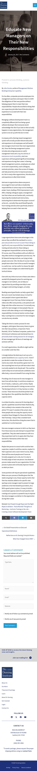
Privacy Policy (15, 767)
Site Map (8, 767)
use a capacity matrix (21, 358)
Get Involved (6, 701)
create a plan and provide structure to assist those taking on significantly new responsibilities (18, 242)
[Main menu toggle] (35, 5)
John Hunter (8, 88)
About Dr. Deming (7, 697)
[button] (22, 658)
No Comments (24, 55)
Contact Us (5, 708)
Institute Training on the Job (19, 509)
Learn (3, 694)
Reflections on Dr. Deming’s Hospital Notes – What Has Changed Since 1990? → (20, 535)
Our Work (5, 686)
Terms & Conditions (26, 767)
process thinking (16, 80)
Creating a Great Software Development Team (16, 512)
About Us (4, 683)
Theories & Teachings (8, 690)
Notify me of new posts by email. (15, 619)
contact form (27, 751)
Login (3, 704)
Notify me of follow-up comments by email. (19, 614)
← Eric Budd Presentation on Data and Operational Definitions (14, 528)
